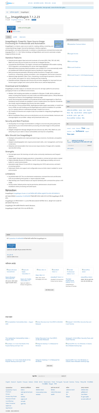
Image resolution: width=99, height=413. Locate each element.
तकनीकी (15, 37)
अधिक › (68, 102)
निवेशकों (68, 397)
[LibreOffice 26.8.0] (87, 271)
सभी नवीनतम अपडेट (50, 290)
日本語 (36, 382)
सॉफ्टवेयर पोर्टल (84, 390)
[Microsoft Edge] (73, 61)
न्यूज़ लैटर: (34, 376)
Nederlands (47, 382)
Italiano (31, 382)
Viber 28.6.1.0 (40, 275)
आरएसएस (38, 394)
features (78, 128)
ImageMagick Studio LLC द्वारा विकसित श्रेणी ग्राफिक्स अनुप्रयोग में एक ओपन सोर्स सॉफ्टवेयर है (36, 193)
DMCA (22, 390)
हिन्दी (55, 384)
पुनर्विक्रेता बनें (84, 392)
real (74, 131)
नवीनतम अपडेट (48, 3)
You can (70, 134)
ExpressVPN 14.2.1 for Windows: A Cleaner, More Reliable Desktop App (77, 360)
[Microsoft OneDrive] (74, 67)
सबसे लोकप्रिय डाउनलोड (39, 3)
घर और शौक (69, 115)
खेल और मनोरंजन (78, 113)
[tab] (8, 37)
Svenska (71, 382)
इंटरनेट (75, 115)
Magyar (51, 384)
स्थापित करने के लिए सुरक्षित (24, 28)
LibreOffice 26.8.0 (86, 277)
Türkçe (77, 382)
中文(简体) (90, 382)
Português (59, 382)
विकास (68, 113)
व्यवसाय (80, 110)
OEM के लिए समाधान (56, 392)
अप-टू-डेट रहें (10, 255)
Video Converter (10, 403)
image (87, 128)
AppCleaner (9, 408)
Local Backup (9, 401)
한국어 (41, 382)
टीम (67, 394)
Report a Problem (16, 31)
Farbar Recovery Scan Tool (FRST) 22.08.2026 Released (46, 339)
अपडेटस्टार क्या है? (70, 390)
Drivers (8, 394)
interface (69, 131)
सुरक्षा (79, 115)
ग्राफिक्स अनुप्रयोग (87, 113)
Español (19, 382)
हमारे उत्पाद (30, 3)
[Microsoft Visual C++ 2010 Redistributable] (81, 75)
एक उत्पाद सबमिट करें (86, 399)
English (8, 382)
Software (80, 131)
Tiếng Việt (83, 382)
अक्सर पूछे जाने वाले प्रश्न (26, 392)
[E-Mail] (11, 31)
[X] (9, 31)
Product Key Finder (11, 396)
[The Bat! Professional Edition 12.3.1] (72, 272)
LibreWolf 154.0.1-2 (57, 277)
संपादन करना (22, 37)
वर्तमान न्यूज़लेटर (70, 148)
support (87, 131)
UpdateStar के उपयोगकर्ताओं (23, 196)
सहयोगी (52, 394)
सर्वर (82, 115)
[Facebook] (8, 31)
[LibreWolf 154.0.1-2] (57, 271)
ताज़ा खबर (54, 3)
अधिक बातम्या (49, 365)
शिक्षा (72, 113)
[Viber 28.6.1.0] (41, 270)
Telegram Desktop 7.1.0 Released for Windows (48, 360)
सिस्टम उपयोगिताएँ (71, 118)
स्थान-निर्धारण (84, 394)
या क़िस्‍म (8, 37)
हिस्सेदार (53, 390)
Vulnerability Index (41, 392)
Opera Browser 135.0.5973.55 (10, 278)
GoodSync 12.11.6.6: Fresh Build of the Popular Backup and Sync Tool (18, 360)
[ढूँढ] (92, 3)
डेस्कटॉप (89, 110)
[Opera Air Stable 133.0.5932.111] (27, 272)
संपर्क (22, 394)
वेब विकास (78, 118)
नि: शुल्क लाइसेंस (85, 397)
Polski (53, 382)
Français (25, 382)
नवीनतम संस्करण (11, 27)
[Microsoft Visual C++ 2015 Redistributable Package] (83, 86)
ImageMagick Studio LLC (17, 19)
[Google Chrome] (73, 53)
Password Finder (11, 399)
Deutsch (13, 382)
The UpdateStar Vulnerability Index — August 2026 (17, 339)
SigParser (8, 406)
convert (69, 128)
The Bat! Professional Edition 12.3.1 (70, 280)
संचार (84, 110)
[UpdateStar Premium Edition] (77, 44)
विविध (83, 118)
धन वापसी (23, 401)
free (83, 128)
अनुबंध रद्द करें (24, 399)
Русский (65, 382)
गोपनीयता (23, 397)
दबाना (67, 392)
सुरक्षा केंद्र (23, 404)
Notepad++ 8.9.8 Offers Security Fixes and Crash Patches (79, 339)
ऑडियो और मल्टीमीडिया (72, 110)
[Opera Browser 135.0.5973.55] (12, 271)
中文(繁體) (45, 384)
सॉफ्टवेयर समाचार (40, 390)
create (73, 128)
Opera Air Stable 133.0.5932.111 (25, 279)
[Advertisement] (34, 221)
